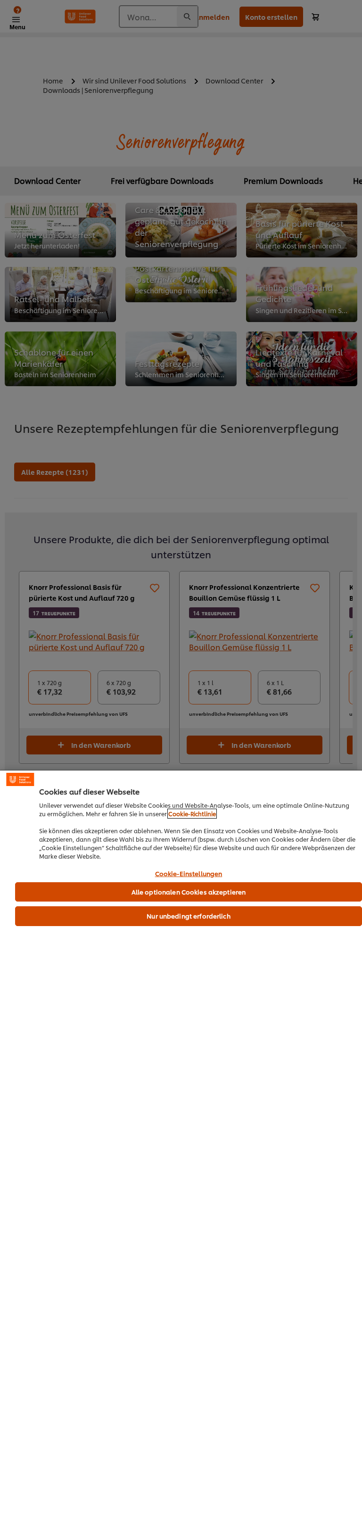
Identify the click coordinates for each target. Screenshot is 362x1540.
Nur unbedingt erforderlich (188, 915)
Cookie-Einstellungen (188, 874)
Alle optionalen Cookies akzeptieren (189, 891)
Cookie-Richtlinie (192, 814)
